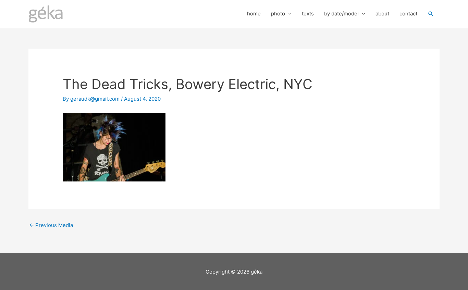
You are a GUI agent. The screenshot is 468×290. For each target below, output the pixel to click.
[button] (431, 14)
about (382, 13)
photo (278, 13)
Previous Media (51, 225)
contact (408, 13)
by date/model (341, 13)
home (254, 13)
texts (308, 13)
